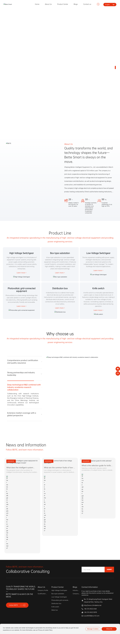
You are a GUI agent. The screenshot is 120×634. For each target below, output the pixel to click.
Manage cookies (93, 629)
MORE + (13, 94)
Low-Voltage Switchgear (98, 253)
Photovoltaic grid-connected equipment (21, 289)
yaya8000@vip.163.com (91, 622)
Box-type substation (60, 253)
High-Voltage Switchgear (21, 253)
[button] (115, 64)
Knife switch (98, 288)
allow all (109, 629)
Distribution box (60, 288)
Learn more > (21, 273)
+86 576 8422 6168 (90, 615)
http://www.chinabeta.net (92, 612)
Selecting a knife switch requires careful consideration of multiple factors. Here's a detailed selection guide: (97, 477)
